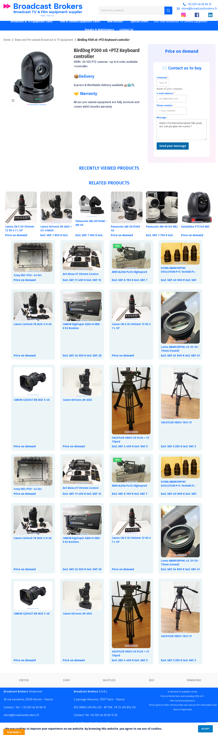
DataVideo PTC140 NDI (195, 226)
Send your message (172, 146)
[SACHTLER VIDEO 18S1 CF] (180, 393)
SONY (66, 680)
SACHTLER (109, 680)
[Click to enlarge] (13, 100)
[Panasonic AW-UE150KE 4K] (127, 207)
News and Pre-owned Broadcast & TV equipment (44, 40)
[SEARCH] (168, 10)
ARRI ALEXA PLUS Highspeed (129, 272)
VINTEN (24, 680)
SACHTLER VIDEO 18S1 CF (176, 422)
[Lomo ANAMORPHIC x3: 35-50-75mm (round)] (180, 318)
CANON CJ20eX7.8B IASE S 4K (32, 399)
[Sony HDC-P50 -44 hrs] (33, 257)
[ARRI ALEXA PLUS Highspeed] (131, 256)
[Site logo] (42, 10)
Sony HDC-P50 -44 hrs (28, 275)
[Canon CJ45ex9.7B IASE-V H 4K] (33, 306)
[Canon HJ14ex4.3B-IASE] (82, 381)
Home (7, 40)
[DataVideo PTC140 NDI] (197, 207)
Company (162, 77)
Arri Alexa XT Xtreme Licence (81, 274)
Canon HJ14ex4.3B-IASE (77, 399)
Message (161, 117)
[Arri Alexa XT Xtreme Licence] (82, 257)
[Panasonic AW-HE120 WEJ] (162, 207)
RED (151, 680)
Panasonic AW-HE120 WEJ (161, 226)
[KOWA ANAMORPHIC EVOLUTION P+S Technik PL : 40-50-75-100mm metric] (180, 254)
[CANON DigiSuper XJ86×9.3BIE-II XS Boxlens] (82, 306)
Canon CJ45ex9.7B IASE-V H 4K (33, 324)
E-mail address (166, 93)
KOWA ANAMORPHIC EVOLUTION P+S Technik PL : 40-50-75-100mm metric (178, 271)
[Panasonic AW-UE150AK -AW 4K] (91, 205)
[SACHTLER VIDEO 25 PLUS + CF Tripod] (131, 400)
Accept (205, 728)
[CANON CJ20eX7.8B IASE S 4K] (33, 381)
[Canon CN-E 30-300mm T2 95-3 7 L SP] (21, 207)
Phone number (165, 105)
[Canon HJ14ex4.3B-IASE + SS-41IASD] (56, 207)
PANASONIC (194, 680)
